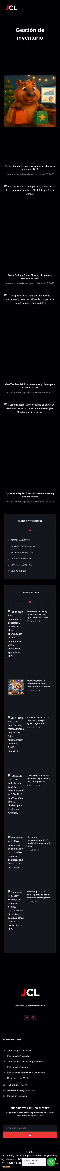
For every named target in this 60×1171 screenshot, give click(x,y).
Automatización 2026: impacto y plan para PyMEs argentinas (38, 720)
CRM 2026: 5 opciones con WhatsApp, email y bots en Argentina (38, 778)
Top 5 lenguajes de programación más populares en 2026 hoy (38, 683)
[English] (4, 1166)
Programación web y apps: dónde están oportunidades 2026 (37, 614)
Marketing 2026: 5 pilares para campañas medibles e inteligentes (38, 894)
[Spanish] (8, 1166)
